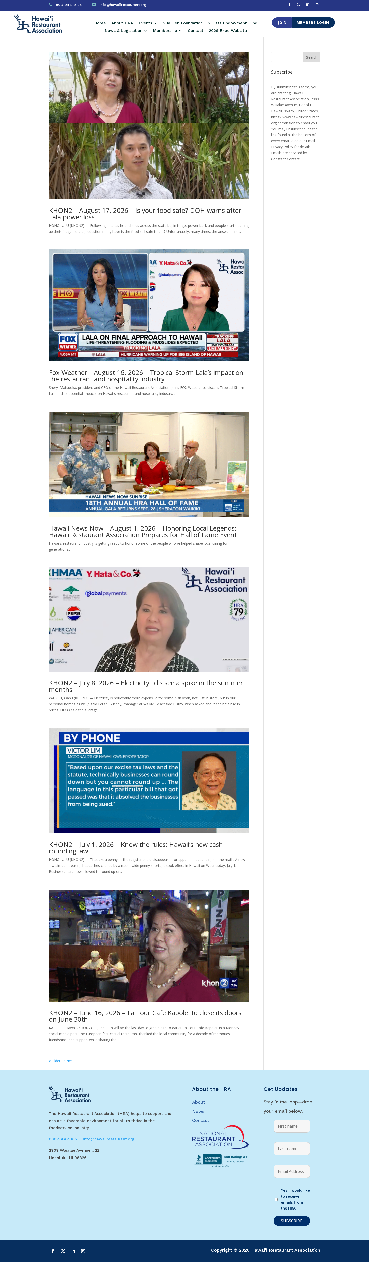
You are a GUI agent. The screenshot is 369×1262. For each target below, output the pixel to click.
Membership (165, 31)
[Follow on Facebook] (289, 4)
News (198, 1111)
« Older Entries (61, 1060)
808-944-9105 (69, 5)
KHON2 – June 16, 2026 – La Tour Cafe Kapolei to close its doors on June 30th (145, 1016)
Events (145, 23)
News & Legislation (123, 31)
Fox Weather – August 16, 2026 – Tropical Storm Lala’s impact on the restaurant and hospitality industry (146, 375)
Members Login (313, 22)
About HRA (122, 23)
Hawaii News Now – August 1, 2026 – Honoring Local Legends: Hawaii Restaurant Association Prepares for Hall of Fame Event (143, 531)
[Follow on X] (298, 4)
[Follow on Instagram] (316, 4)
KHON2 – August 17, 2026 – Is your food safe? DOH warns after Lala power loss (145, 213)
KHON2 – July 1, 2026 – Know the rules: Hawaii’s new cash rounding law (136, 847)
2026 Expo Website (228, 31)
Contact (195, 31)
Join (282, 22)
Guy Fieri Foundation (183, 23)
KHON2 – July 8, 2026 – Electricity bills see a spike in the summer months (146, 686)
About (198, 1102)
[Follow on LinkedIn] (307, 4)
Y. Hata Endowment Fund (232, 23)
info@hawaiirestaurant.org (122, 5)
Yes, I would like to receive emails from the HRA (295, 1199)
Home (100, 23)
